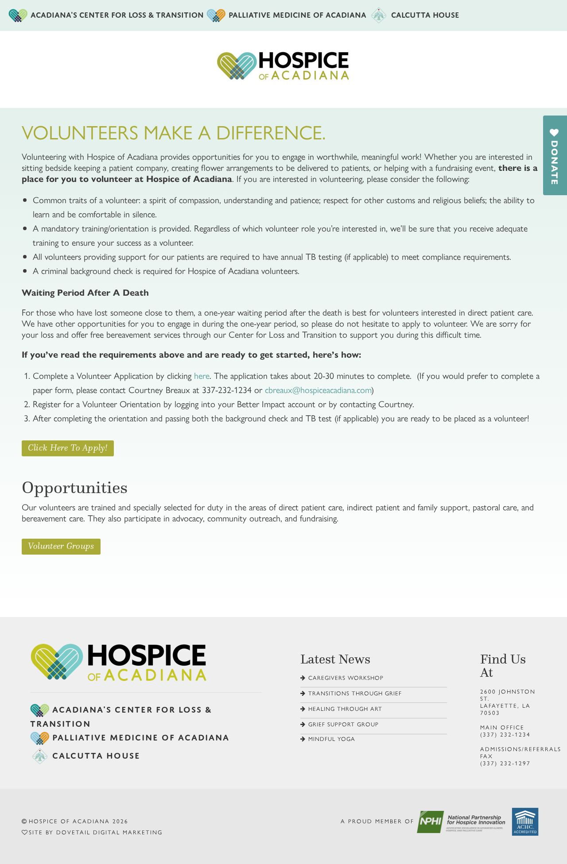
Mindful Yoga (331, 738)
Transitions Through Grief (355, 693)
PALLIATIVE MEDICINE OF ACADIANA (297, 13)
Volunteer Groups (61, 546)
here (202, 375)
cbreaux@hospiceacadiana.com (318, 389)
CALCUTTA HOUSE (425, 13)
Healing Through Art (345, 708)
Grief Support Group (343, 724)
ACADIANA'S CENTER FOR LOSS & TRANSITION (117, 13)
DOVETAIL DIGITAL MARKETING (109, 832)
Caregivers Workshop (346, 677)
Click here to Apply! (68, 447)
